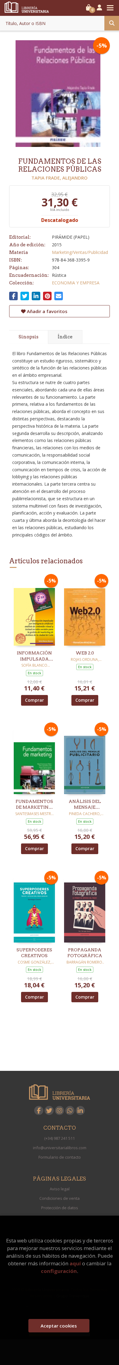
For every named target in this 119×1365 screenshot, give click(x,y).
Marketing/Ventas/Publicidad (80, 252)
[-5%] (34, 611)
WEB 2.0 (85, 652)
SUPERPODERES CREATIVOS (34, 952)
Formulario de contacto (59, 1157)
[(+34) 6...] (69, 1110)
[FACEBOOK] (38, 1110)
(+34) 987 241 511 (59, 1138)
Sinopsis (28, 337)
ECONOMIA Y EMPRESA (75, 283)
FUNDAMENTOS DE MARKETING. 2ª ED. (34, 805)
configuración (59, 1270)
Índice (65, 337)
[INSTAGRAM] (59, 1110)
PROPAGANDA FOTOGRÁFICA (84, 952)
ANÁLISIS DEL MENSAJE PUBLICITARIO (84, 805)
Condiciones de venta (59, 1198)
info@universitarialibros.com (59, 1147)
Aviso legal (60, 1189)
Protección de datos (59, 1207)
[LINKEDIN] (80, 1110)
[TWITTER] (49, 1110)
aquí (75, 1263)
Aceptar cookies (59, 1326)
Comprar (34, 700)
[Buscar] (111, 23)
